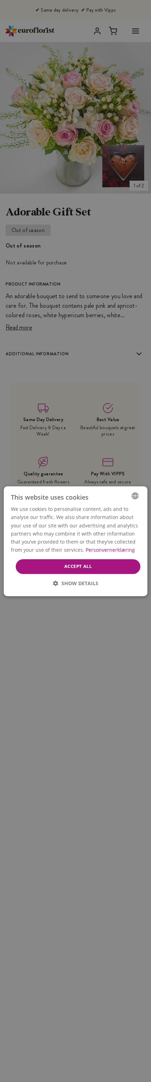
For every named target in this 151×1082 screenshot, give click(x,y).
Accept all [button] (78, 566)
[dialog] (75, 541)
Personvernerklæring (110, 549)
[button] (75, 583)
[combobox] (134, 495)
